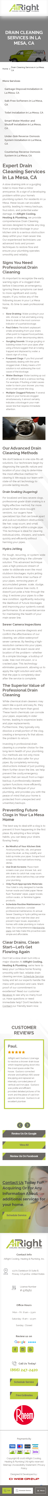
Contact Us (13, 1182)
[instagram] (23, 1349)
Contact (7, 1005)
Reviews (8, 994)
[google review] (24, 1342)
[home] (24, 8)
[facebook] (15, 1349)
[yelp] (30, 1349)
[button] (40, 1491)
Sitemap (7, 1465)
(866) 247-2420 (24, 1370)
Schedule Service (33, 976)
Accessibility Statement (24, 1465)
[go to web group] (24, 1478)
